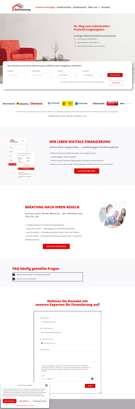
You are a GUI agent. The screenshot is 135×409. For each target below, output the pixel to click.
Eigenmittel (36, 71)
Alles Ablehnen (24, 401)
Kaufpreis (10, 71)
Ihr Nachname (45, 318)
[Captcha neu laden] (92, 379)
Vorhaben (85, 71)
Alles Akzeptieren (9, 401)
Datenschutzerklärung (22, 405)
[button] (46, 385)
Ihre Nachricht (45, 350)
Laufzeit (60, 71)
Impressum (32, 405)
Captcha (43, 375)
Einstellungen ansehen (39, 401)
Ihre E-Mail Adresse (47, 328)
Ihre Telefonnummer (46, 339)
